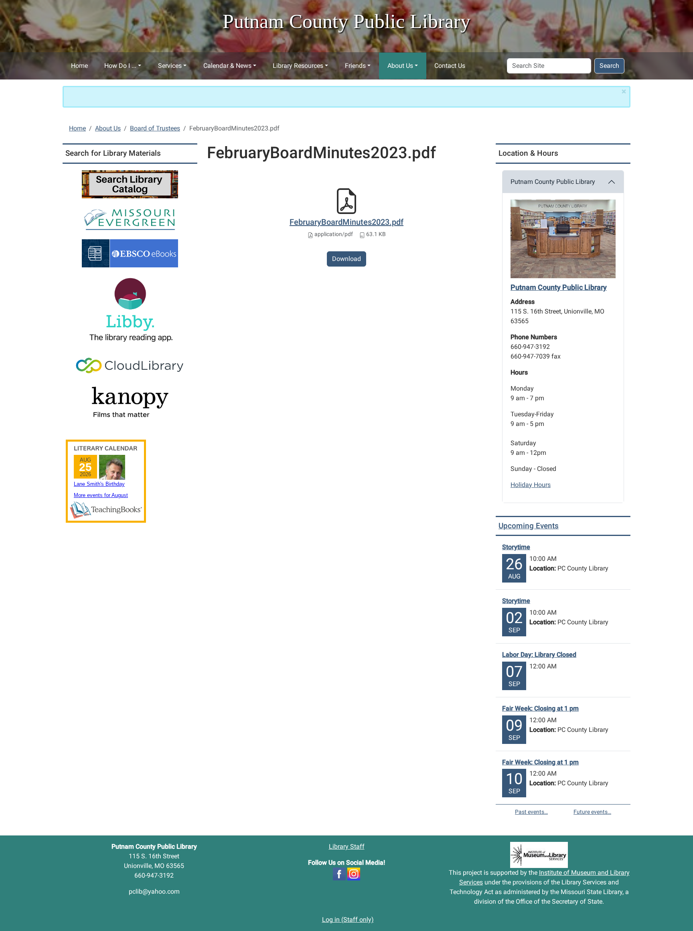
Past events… (531, 812)
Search (609, 65)
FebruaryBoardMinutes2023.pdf (346, 222)
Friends (355, 65)
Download (346, 259)
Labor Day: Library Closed (539, 654)
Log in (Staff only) (348, 919)
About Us (400, 65)
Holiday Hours (531, 485)
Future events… (592, 812)
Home (79, 65)
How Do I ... (120, 65)
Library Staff (347, 846)
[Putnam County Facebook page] (339, 874)
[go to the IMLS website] (539, 855)
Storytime (516, 547)
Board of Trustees (155, 128)
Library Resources (298, 65)
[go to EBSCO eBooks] (130, 253)
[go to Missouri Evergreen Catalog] (130, 218)
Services (170, 65)
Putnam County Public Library (553, 181)
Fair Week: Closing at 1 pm (540, 708)
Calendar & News (227, 65)
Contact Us (449, 65)
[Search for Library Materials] (130, 183)
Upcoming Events (528, 525)
